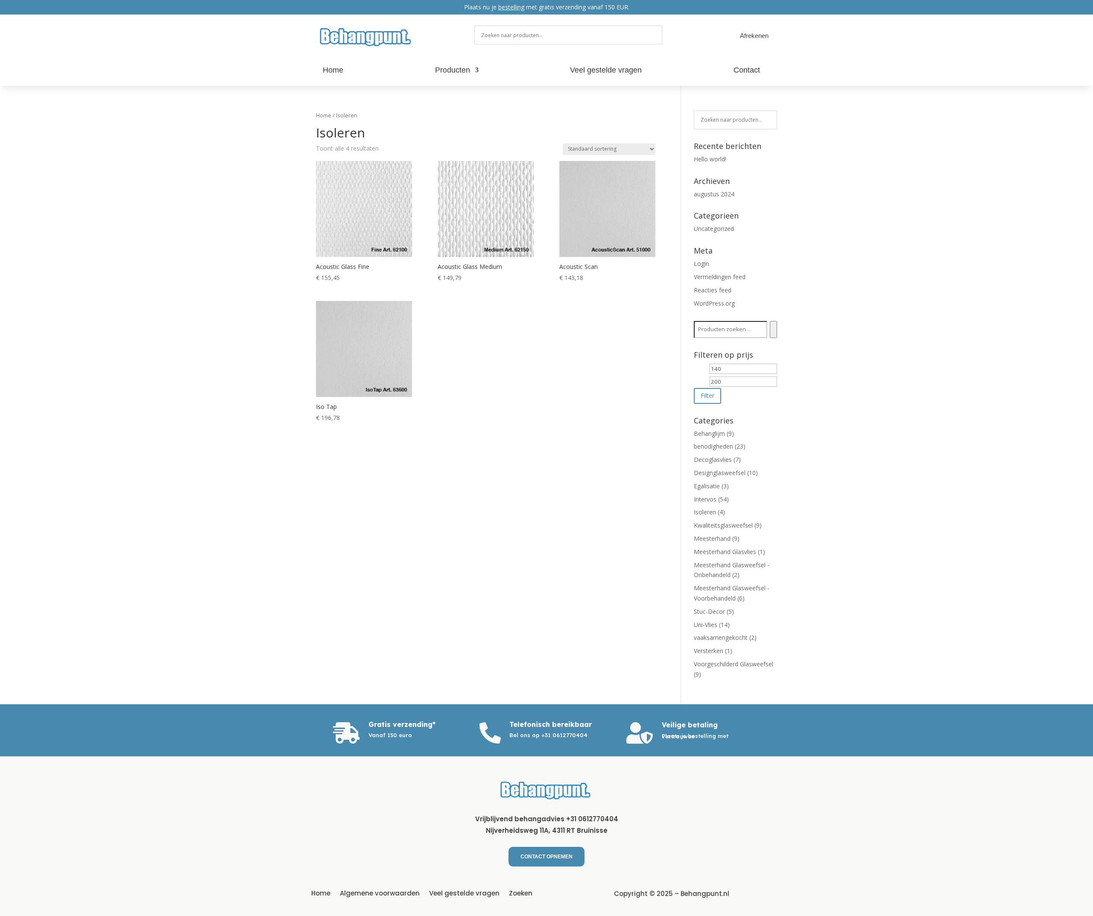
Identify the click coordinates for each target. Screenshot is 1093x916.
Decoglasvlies (713, 459)
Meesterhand (712, 538)
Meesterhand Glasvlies (725, 552)
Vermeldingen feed (719, 277)
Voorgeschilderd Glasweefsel (733, 664)
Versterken (708, 651)
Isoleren (705, 512)
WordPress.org (714, 303)
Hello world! (710, 159)
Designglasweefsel (719, 473)
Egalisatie (707, 486)
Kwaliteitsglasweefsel (723, 525)
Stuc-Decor (709, 611)
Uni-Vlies (705, 625)
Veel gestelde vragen (606, 70)
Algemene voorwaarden (380, 892)
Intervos (705, 499)
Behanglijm (709, 433)
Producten (452, 70)
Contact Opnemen (546, 857)
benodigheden (713, 446)
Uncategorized (714, 229)
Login (701, 264)
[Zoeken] (773, 329)
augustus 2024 (714, 194)
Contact (747, 70)
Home (333, 70)
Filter (707, 395)
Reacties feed (712, 290)
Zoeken (520, 892)
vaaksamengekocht (721, 637)
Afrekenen (754, 35)
